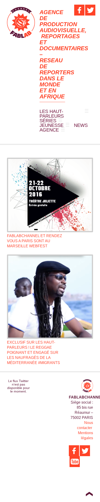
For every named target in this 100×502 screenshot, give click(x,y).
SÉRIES (48, 120)
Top (89, 493)
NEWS (81, 125)
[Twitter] (90, 10)
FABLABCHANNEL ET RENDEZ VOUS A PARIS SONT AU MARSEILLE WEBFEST (34, 241)
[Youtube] (75, 461)
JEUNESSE (51, 125)
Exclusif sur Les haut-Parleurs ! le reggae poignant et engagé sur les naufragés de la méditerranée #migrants (33, 352)
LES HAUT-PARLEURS (52, 113)
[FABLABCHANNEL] (21, 22)
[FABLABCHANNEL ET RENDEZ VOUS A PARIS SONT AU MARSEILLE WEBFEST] (50, 195)
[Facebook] (79, 10)
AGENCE (49, 130)
